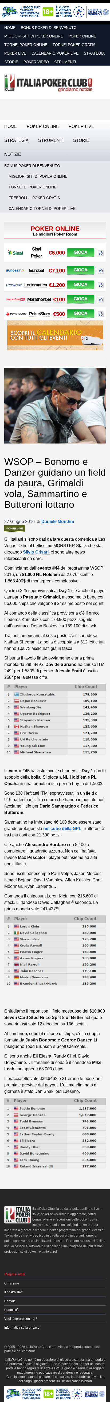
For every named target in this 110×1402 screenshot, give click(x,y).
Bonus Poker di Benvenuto (49, 27)
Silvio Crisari (36, 552)
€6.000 (57, 252)
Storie (11, 62)
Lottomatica (35, 284)
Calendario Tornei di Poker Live (42, 208)
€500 (59, 314)
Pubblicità (11, 1310)
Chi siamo (11, 1283)
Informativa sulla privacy (21, 1327)
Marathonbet (39, 299)
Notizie (12, 154)
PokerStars (39, 313)
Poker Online (82, 36)
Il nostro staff (13, 1292)
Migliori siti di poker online (33, 36)
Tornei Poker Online (25, 45)
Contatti (9, 1301)
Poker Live (15, 53)
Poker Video (36, 62)
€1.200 (57, 285)
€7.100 (57, 270)
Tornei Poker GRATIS (74, 45)
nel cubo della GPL (62, 828)
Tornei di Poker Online (32, 187)
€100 (59, 299)
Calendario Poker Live (55, 53)
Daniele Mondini (57, 521)
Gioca (81, 252)
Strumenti (65, 62)
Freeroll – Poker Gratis (34, 198)
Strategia (94, 53)
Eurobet (36, 270)
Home (9, 27)
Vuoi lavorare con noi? (20, 1319)
